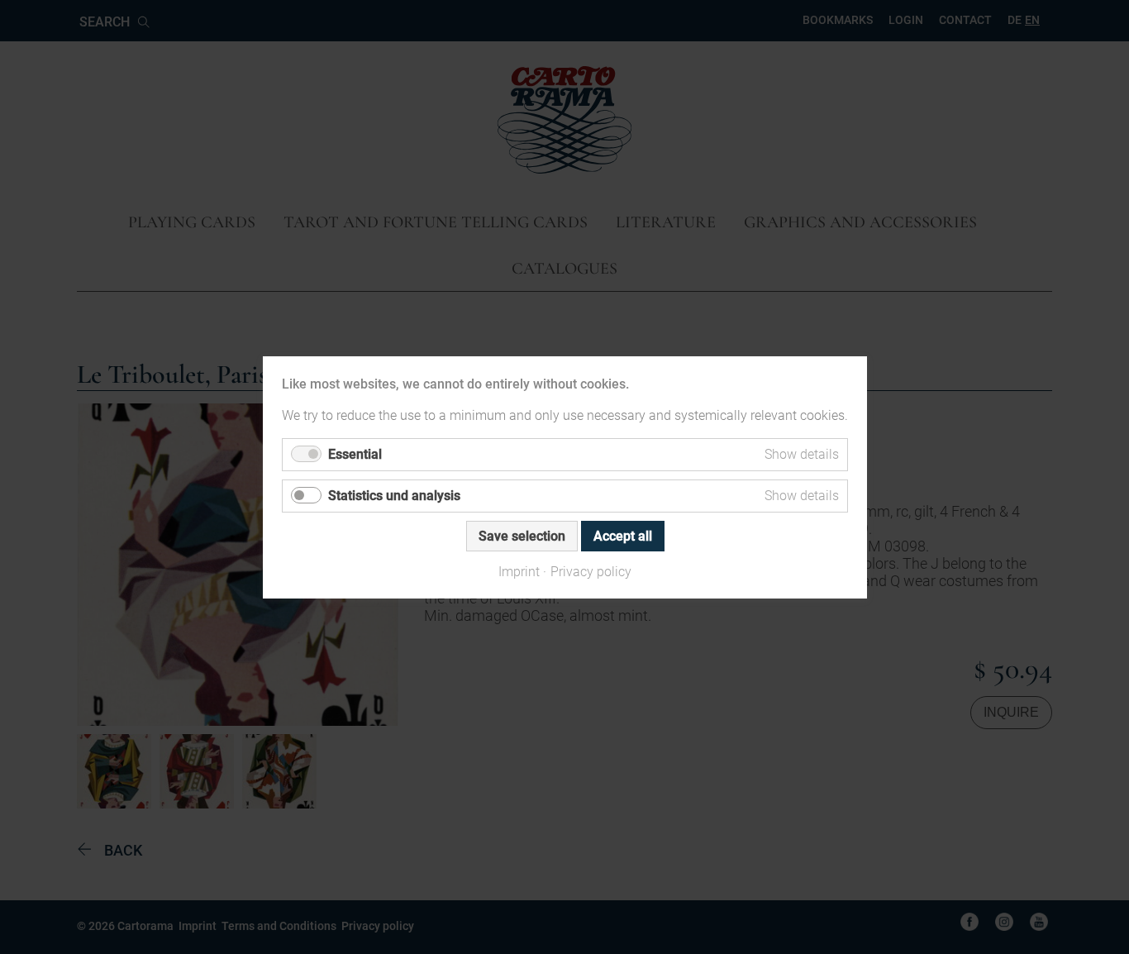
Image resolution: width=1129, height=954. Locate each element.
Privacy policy (590, 571)
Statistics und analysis (394, 495)
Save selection (521, 535)
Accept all (622, 535)
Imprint (519, 571)
